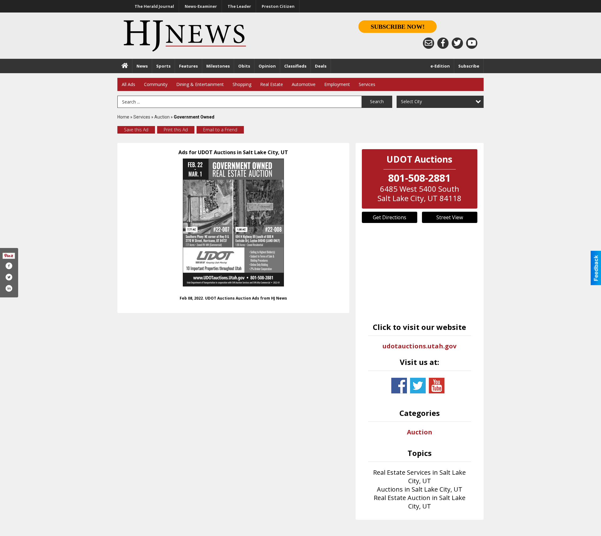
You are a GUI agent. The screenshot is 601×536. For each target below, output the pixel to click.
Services (367, 84)
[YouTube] (471, 43)
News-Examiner (201, 6)
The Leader (239, 6)
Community (155, 84)
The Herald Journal (154, 6)
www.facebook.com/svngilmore (399, 385)
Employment (337, 84)
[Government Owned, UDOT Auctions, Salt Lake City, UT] (233, 222)
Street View (449, 217)
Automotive (304, 84)
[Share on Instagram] (9, 288)
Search (377, 101)
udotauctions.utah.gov (419, 346)
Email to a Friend (220, 130)
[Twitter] (457, 43)
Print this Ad (176, 130)
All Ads (128, 84)
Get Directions (389, 217)
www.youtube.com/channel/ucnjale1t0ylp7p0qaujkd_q (436, 385)
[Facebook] (443, 43)
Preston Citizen (278, 6)
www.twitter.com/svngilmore (418, 385)
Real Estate (271, 84)
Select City (411, 101)
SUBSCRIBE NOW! (398, 26)
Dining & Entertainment (200, 84)
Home (123, 116)
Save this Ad (136, 130)
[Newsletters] (428, 43)
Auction (162, 116)
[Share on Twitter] (9, 277)
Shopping (242, 84)
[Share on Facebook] (9, 265)
